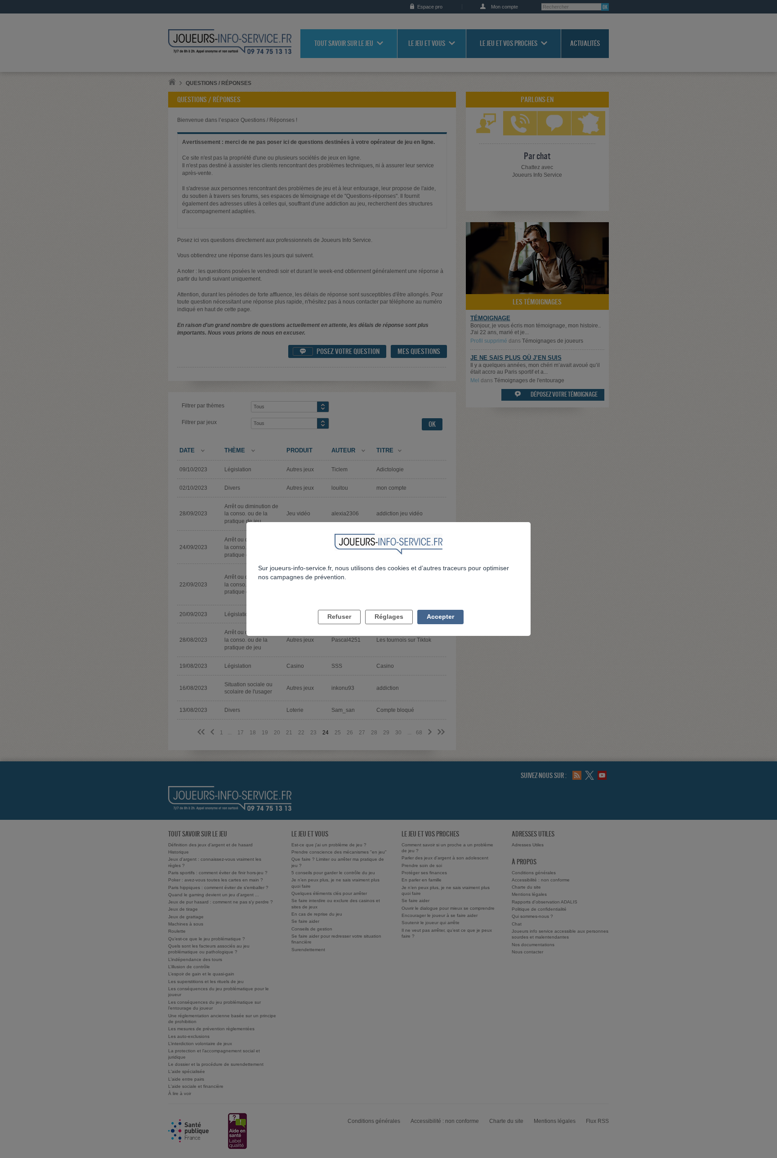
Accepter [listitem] (440, 616)
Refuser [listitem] (339, 616)
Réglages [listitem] (389, 616)
